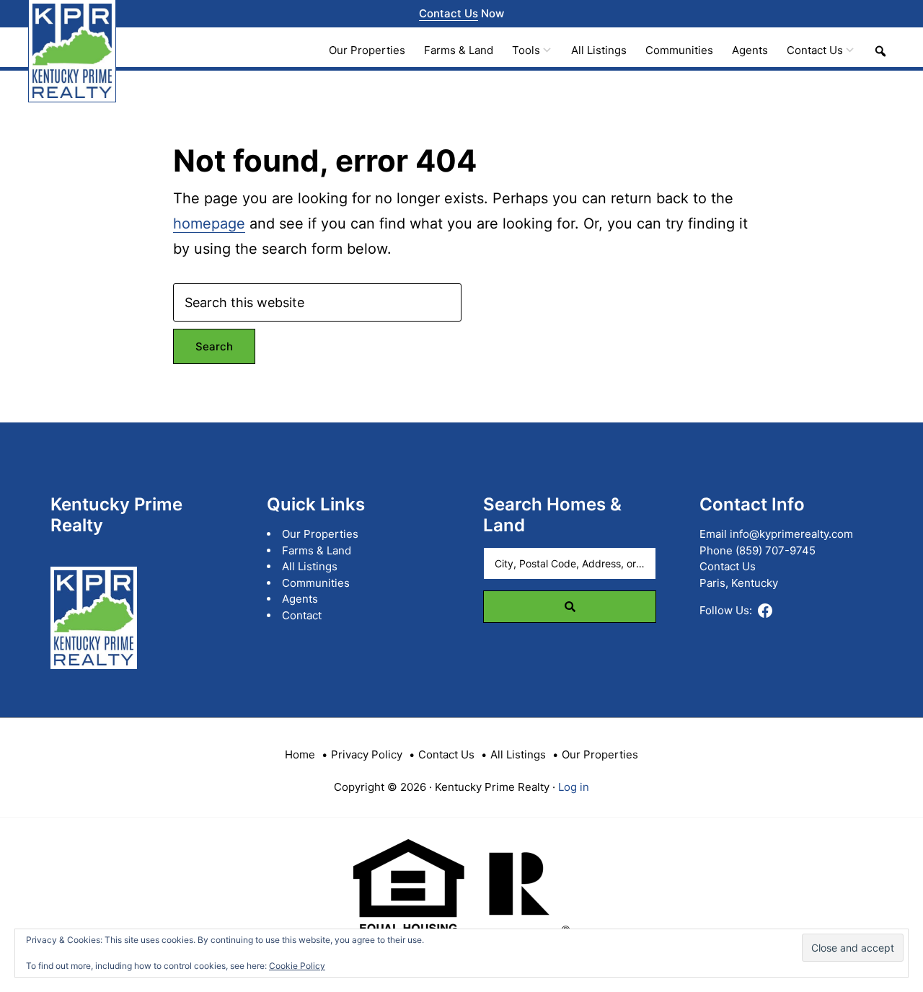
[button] (880, 51)
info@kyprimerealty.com (791, 534)
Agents (300, 599)
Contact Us (448, 13)
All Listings (309, 566)
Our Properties (320, 534)
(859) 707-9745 (776, 550)
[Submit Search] (569, 606)
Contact (302, 615)
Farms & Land (316, 550)
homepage (209, 223)
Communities (316, 583)
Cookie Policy (297, 965)
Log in (573, 787)
